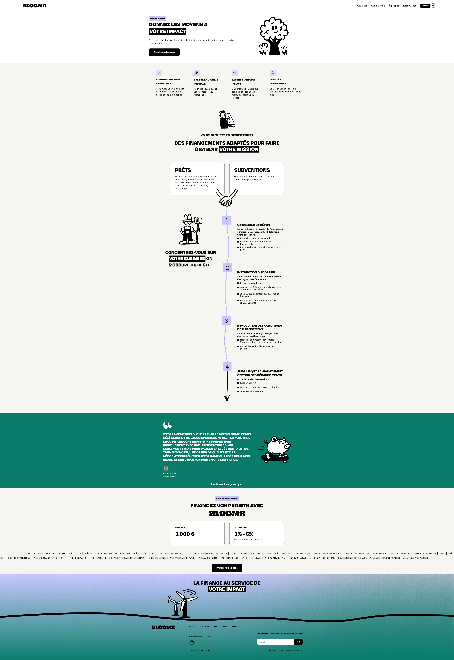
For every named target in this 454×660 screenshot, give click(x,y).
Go (298, 641)
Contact (225, 626)
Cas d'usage (378, 5)
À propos (394, 5)
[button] (362, 5)
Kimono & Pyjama (204, 650)
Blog (215, 626)
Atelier (234, 626)
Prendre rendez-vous (227, 567)
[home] (34, 6)
